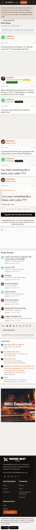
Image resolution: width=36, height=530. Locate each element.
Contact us (6, 492)
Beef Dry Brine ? (10, 292)
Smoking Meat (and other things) (25, 493)
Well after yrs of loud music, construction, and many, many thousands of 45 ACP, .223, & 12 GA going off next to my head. (19, 368)
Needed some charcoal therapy (15, 308)
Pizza (5, 348)
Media (21, 488)
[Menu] (2, 2)
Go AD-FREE (10, 512)
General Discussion (18, 261)
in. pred (7, 285)
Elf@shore (8, 261)
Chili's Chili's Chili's (10, 359)
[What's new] (30, 2)
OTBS (6, 377)
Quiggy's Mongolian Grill (13, 316)
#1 (34, 43)
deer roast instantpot (12, 300)
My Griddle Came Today (12, 352)
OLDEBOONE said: (7, 190)
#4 (34, 147)
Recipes (21, 485)
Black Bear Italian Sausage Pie (14, 344)
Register (5, 508)
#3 (34, 106)
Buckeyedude (9, 310)
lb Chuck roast (9, 267)
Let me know (6, 14)
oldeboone (6, 26)
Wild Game (14, 285)
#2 (34, 86)
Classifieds (22, 497)
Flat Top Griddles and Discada (23, 318)
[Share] (32, 43)
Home (5, 485)
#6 (34, 185)
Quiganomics (9, 318)
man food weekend (11, 284)
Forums (5, 488)
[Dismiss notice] (33, 8)
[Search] (34, 2)
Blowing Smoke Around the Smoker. (15, 363)
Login (4, 505)
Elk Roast (8, 275)
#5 (34, 165)
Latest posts (5, 341)
